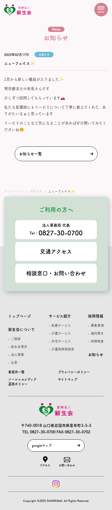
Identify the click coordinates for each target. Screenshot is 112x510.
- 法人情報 (16, 354)
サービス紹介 (60, 316)
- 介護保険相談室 (61, 349)
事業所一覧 (16, 372)
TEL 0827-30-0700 (38, 432)
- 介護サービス (60, 333)
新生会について (21, 329)
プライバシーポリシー (74, 372)
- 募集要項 (96, 325)
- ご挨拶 (14, 338)
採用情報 (95, 316)
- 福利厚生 (96, 333)
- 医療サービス (60, 325)
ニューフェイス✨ (19, 63)
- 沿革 (12, 362)
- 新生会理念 (17, 346)
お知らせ (95, 354)
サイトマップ (67, 379)
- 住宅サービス (60, 341)
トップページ (19, 316)
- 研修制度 (96, 341)
